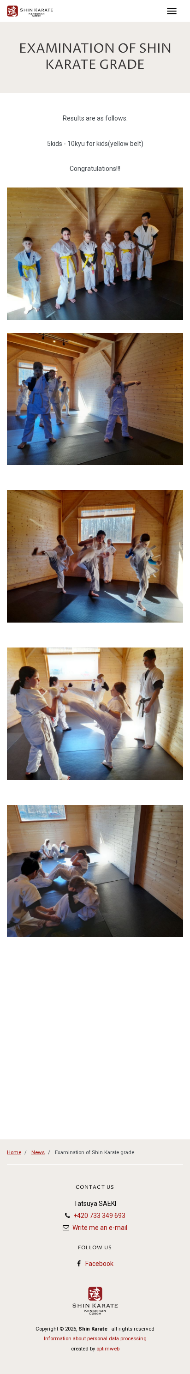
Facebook (99, 1263)
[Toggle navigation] (171, 11)
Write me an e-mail (99, 1227)
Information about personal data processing (95, 1338)
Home (14, 1152)
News (38, 1152)
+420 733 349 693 (99, 1215)
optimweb (107, 1348)
